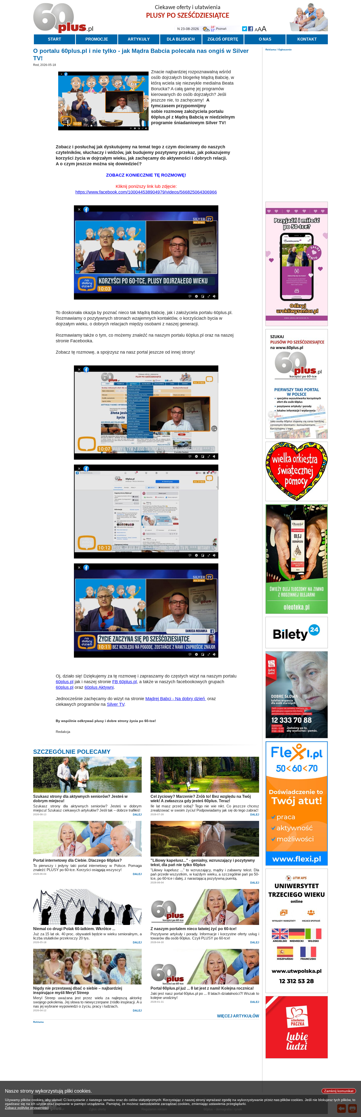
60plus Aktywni (99, 687)
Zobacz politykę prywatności (27, 1108)
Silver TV (115, 704)
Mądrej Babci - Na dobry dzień (175, 698)
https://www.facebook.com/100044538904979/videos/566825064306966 (146, 192)
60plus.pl (64, 681)
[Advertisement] (296, 125)
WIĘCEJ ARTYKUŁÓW (238, 1016)
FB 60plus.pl (124, 681)
